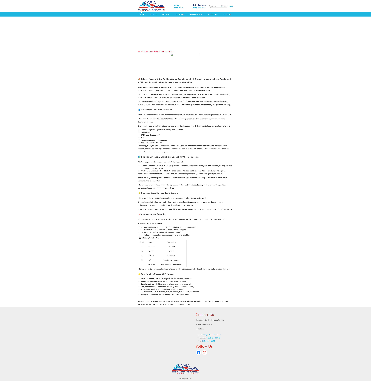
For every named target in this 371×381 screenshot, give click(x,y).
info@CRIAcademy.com (212, 335)
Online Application (178, 6)
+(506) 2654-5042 (213, 338)
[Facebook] (198, 352)
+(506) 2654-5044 (208, 341)
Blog (231, 6)
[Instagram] (204, 352)
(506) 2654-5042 (199, 8)
